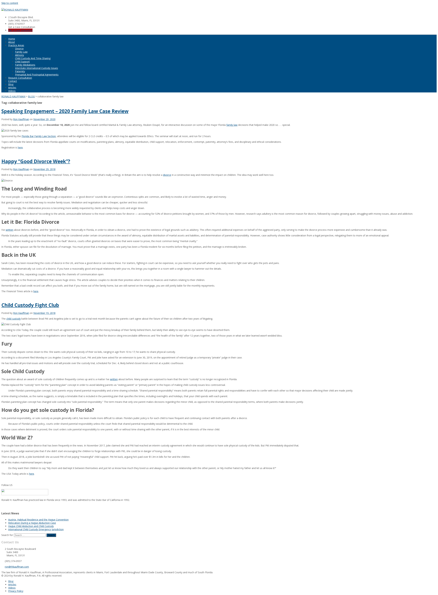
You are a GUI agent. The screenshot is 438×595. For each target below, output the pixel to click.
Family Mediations (25, 64)
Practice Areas (16, 45)
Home (11, 38)
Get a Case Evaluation (20, 30)
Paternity (20, 71)
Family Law (21, 51)
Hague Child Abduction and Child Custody (31, 526)
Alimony (19, 55)
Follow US (6, 485)
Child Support (22, 61)
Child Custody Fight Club (30, 305)
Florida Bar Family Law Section (39, 136)
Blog (10, 84)
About (11, 42)
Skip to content (9, 3)
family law (231, 124)
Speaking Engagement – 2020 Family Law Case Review (64, 111)
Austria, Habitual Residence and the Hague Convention (38, 519)
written (9, 229)
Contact (12, 81)
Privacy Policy (15, 591)
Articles (12, 87)
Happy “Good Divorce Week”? (35, 161)
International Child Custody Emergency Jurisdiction (36, 529)
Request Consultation (20, 77)
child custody (13, 318)
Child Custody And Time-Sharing (32, 58)
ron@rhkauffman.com (17, 566)
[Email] (2, 506)
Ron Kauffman (21, 119)
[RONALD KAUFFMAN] (14, 9)
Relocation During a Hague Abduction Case (32, 522)
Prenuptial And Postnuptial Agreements (37, 74)
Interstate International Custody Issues (36, 68)
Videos (12, 90)
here (20, 147)
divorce (167, 174)
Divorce (19, 48)
